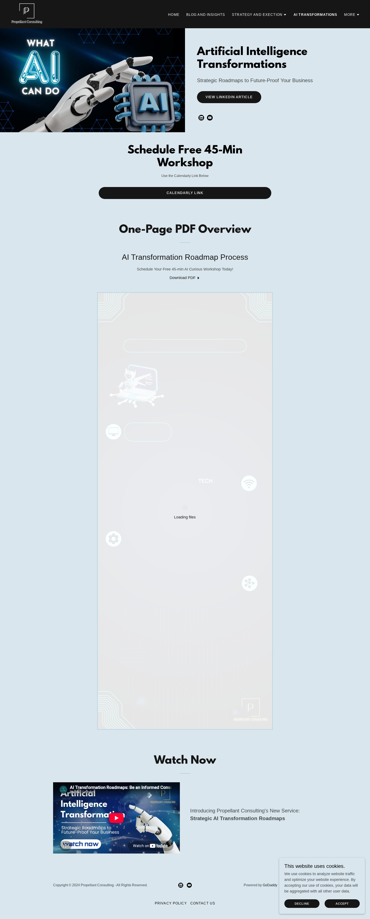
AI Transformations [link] (315, 14)
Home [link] (173, 14)
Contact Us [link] (202, 903)
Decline (302, 903)
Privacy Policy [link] (171, 903)
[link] (26, 14)
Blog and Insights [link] (205, 14)
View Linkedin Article (229, 97)
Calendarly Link (185, 193)
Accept (342, 903)
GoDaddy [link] (270, 885)
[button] (259, 14)
